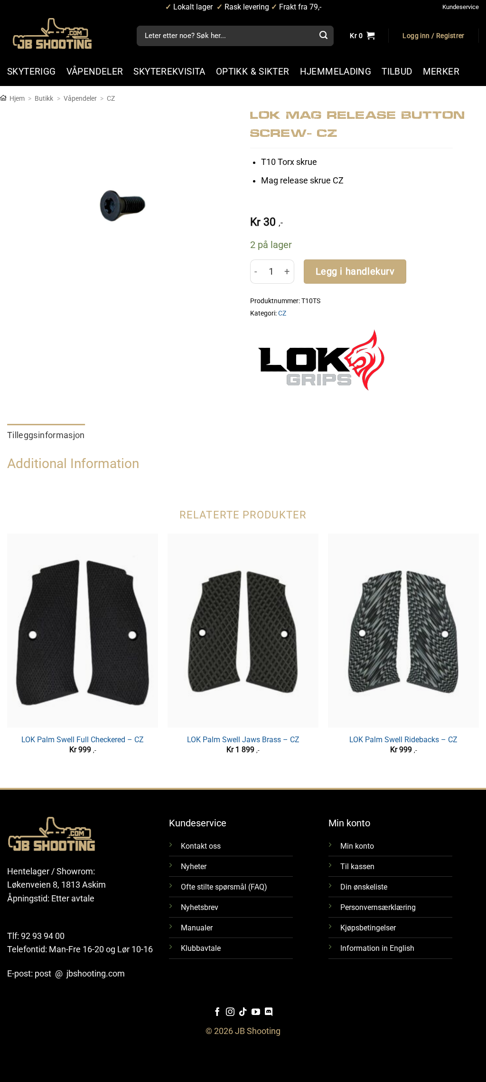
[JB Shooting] (62, 33)
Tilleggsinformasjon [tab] (46, 435)
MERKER (441, 71)
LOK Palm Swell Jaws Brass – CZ (243, 739)
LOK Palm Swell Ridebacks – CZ (403, 739)
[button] (433, 36)
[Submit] (323, 36)
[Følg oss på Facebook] (217, 1012)
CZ (111, 98)
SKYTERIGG (31, 71)
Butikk (44, 98)
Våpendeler (80, 98)
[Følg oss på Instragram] (230, 1012)
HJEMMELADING (336, 71)
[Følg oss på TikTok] (243, 1012)
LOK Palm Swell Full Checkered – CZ (82, 739)
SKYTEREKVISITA (169, 71)
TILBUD (397, 71)
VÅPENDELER (94, 71)
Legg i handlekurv (355, 271)
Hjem (17, 98)
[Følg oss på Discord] (268, 1012)
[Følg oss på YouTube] (256, 1012)
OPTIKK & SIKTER (253, 71)
